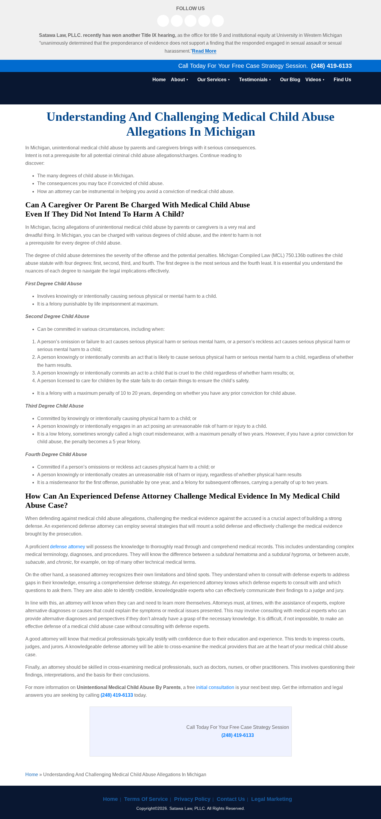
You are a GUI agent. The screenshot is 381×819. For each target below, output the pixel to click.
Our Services (212, 79)
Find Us (342, 79)
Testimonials (253, 79)
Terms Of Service (146, 799)
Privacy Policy (192, 799)
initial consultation (215, 687)
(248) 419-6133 (330, 65)
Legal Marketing (271, 799)
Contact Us (231, 799)
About (178, 79)
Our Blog (290, 79)
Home (159, 79)
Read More (204, 51)
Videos (313, 79)
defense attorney (67, 546)
